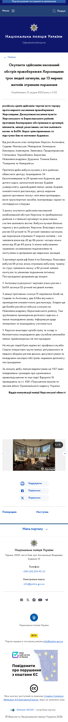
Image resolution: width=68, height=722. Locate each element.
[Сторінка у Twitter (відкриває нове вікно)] (28, 600)
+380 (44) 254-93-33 (34, 571)
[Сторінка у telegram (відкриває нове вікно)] (46, 600)
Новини (12, 57)
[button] (34, 529)
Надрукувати (35, 483)
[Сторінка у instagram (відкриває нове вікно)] (34, 600)
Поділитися (34, 491)
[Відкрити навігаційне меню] (13, 10)
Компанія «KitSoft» (25, 710)
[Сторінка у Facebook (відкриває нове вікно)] (22, 600)
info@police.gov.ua (34, 584)
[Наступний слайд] (64, 453)
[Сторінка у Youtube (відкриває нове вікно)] (40, 600)
